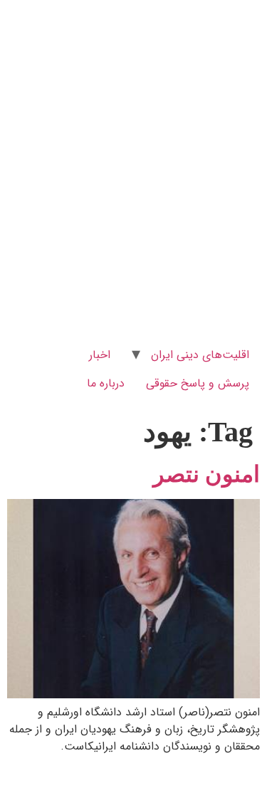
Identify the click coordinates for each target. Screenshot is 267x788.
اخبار (99, 355)
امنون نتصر (206, 474)
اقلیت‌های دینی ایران (200, 355)
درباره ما (106, 383)
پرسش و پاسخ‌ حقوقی (197, 383)
